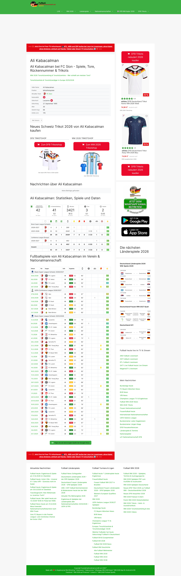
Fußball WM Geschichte (101, 547)
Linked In (94, 572)
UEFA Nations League (128, 418)
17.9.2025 (34, 415)
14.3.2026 (34, 331)
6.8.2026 (34, 305)
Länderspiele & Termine (129, 431)
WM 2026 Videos (130, 512)
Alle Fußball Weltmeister (103, 550)
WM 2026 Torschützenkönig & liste (136, 509)
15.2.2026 (34, 349)
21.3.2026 (34, 327)
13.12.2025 (35, 375)
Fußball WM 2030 (100, 554)
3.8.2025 (34, 430)
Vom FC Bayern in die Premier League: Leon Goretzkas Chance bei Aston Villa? (42, 517)
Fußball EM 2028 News (102, 544)
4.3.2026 (34, 338)
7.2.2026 (34, 357)
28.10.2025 (35, 397)
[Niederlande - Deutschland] (135, 272)
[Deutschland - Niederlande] (135, 300)
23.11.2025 (35, 386)
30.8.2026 (34, 276)
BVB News (124, 392)
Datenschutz (89, 570)
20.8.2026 (34, 298)
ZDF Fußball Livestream (129, 359)
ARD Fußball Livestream (129, 356)
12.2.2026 (34, 353)
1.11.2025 (34, 393)
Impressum (80, 570)
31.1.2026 (34, 360)
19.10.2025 (35, 404)
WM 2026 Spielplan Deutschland (135, 485)
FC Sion (49, 94)
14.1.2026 (34, 368)
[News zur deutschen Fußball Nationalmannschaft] (43, 4)
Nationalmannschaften (103, 11)
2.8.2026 (34, 283)
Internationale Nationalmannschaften (134, 415)
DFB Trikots (142, 11)
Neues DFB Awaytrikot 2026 (134, 494)
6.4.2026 (34, 323)
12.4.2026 (34, 320)
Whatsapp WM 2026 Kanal (104, 570)
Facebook (69, 572)
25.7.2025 (34, 434)
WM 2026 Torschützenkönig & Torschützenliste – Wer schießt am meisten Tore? (60, 75)
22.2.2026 (34, 345)
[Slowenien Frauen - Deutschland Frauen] (135, 319)
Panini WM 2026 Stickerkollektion (136, 500)
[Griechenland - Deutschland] (135, 289)
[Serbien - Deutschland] (135, 294)
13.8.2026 (34, 301)
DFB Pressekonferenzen (129, 427)
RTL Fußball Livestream (129, 362)
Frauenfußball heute (127, 411)
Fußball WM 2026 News (129, 402)
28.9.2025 (34, 412)
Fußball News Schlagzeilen (71, 473)
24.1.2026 (34, 364)
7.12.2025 (34, 379)
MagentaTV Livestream (129, 369)
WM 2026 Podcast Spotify (106, 572)
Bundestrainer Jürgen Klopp (130, 424)
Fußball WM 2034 (100, 557)
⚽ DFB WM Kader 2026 (125, 11)
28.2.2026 (34, 342)
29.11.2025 (35, 382)
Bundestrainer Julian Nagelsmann (132, 421)
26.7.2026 (34, 287)
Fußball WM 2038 (100, 560)
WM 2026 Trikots (126, 405)
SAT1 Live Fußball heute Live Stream (134, 365)
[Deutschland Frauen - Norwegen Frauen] (135, 313)
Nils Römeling (70, 570)
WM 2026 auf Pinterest (81, 572)
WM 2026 (69, 11)
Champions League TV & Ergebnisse (134, 399)
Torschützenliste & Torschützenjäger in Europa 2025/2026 (52, 80)
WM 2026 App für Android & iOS (124, 570)
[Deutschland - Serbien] (135, 283)
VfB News (123, 395)
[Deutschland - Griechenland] (135, 278)
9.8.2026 (34, 279)
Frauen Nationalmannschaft (130, 408)
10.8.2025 (34, 426)
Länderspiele (84, 11)
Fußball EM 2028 (98, 541)
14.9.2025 (34, 419)
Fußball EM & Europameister (103, 538)
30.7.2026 (34, 309)
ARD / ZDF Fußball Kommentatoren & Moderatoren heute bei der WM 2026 (74, 490)
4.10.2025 (34, 408)
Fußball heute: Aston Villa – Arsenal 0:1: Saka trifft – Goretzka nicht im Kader (43, 481)
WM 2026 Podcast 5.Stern (133, 497)
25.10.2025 (35, 401)
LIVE (58, 11)
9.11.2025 (34, 390)
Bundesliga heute (126, 386)
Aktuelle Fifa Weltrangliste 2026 (73, 496)
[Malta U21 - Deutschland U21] (135, 337)
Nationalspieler (125, 434)
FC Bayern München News (130, 389)
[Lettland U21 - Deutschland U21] (135, 331)
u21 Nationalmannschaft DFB (131, 437)
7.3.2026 (34, 334)
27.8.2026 (34, 294)
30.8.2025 (34, 423)
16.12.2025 (35, 371)
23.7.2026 (34, 312)
